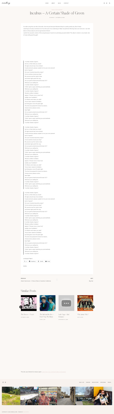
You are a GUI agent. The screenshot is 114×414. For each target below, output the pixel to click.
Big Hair (91, 280)
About (53, 3)
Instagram (103, 382)
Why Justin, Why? (82, 314)
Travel (109, 382)
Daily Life (81, 382)
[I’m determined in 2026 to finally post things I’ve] (84, 396)
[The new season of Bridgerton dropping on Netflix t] (66, 396)
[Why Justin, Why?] (85, 303)
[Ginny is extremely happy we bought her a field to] (11, 396)
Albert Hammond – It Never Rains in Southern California (36, 280)
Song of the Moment (57, 9)
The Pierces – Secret (27, 314)
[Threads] (106, 3)
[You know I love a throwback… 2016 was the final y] (103, 396)
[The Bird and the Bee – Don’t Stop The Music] (47, 303)
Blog (59, 3)
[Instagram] (104, 3)
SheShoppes (26, 411)
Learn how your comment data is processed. (54, 372)
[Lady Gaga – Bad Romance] (66, 303)
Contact (66, 3)
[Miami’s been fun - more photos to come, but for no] (48, 396)
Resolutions (95, 382)
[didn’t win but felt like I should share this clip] (29, 396)
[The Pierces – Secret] (29, 303)
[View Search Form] (110, 3)
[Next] (93, 307)
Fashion (88, 382)
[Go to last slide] (20, 307)
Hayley (52, 17)
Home (46, 3)
